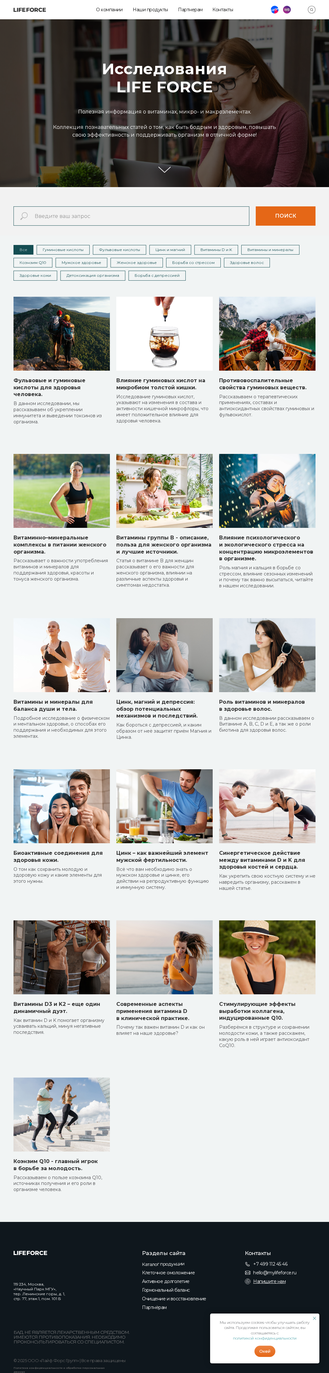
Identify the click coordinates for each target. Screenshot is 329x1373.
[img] (29, 10)
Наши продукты (150, 10)
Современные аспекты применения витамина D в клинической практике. (152, 1255)
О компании (109, 10)
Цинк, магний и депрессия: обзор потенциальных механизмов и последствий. (157, 953)
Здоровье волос (247, 506)
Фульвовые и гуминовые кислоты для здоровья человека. (49, 632)
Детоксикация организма (93, 519)
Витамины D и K (216, 493)
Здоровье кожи (35, 519)
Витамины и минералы (270, 493)
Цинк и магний (170, 493)
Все (23, 493)
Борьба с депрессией (157, 519)
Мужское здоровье (81, 506)
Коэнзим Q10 (33, 506)
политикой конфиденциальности (265, 1338)
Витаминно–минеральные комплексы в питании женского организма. (59, 789)
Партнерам (190, 10)
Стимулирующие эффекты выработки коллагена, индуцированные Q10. (257, 1255)
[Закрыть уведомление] (314, 1318)
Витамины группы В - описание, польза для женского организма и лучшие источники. (163, 789)
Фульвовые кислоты (119, 493)
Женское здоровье (137, 506)
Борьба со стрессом (193, 506)
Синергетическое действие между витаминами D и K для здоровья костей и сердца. (262, 1104)
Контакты (222, 10)
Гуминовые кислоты (63, 493)
